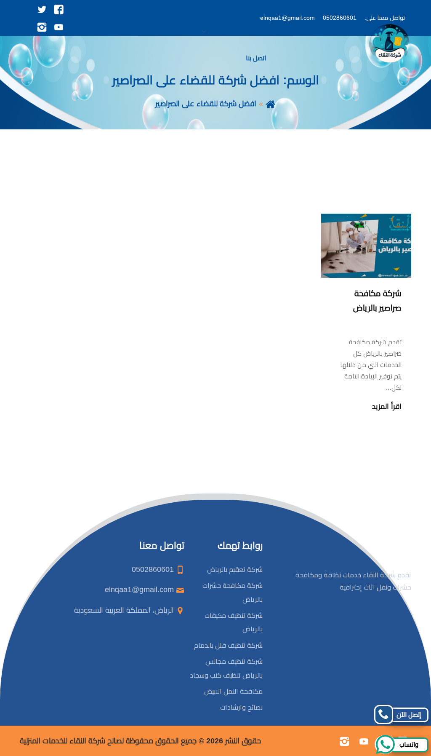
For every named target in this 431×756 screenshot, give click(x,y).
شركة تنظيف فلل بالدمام (227, 645)
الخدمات (219, 30)
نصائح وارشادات (120, 30)
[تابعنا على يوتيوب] (364, 741)
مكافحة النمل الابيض (233, 691)
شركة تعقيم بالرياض (235, 569)
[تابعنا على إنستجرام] (344, 741)
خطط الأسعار (172, 30)
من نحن (73, 30)
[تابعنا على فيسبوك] (58, 9)
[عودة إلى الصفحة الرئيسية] (270, 103)
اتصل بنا (256, 58)
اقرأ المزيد (387, 406)
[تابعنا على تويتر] (42, 9)
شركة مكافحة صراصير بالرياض (377, 300)
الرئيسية (256, 30)
